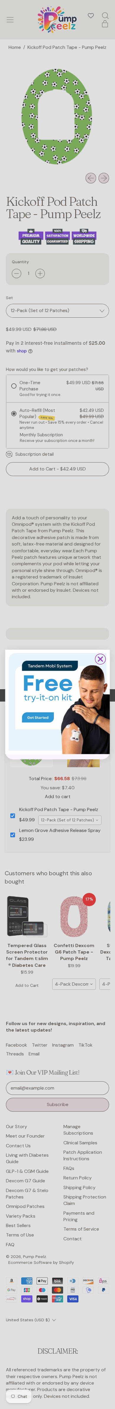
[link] (57, 702)
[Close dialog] (100, 659)
